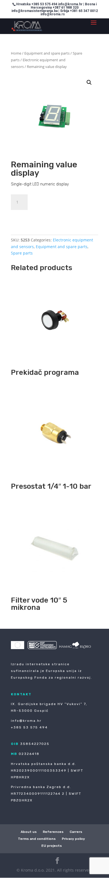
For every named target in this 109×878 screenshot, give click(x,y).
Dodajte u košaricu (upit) (48, 217)
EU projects (51, 846)
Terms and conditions (37, 839)
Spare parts (22, 253)
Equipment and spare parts (47, 53)
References (53, 832)
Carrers (76, 832)
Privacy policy (73, 839)
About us (29, 832)
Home (16, 53)
